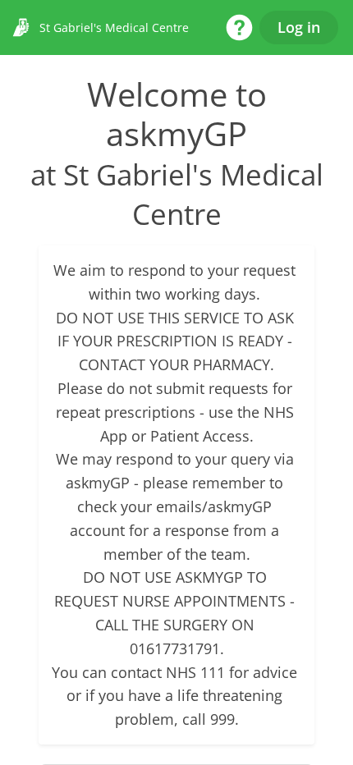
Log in (298, 27)
